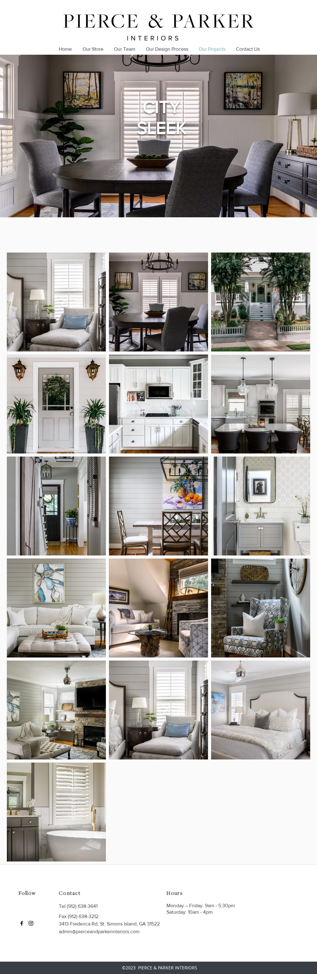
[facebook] (22, 923)
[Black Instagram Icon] (31, 923)
